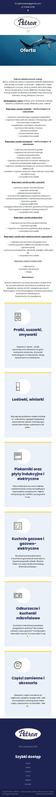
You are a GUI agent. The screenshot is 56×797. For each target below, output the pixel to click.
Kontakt (28, 784)
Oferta (28, 767)
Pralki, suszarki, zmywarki (28, 332)
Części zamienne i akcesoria (28, 680)
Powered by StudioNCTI (45, 794)
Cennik (28, 771)
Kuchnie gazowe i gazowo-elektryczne (28, 543)
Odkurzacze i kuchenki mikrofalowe (28, 613)
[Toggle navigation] (28, 31)
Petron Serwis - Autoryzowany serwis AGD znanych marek (31, 792)
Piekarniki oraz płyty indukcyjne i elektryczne (28, 474)
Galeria (28, 780)
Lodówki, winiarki (28, 399)
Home (28, 763)
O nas (28, 776)
